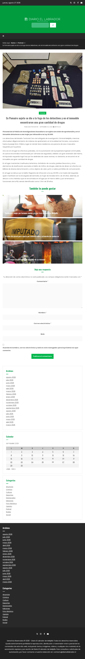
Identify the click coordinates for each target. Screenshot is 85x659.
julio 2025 (9, 414)
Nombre (43, 313)
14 (73, 455)
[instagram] (74, 3)
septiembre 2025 (12, 408)
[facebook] (78, 3)
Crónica (9, 489)
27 (63, 462)
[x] (71, 3)
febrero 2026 (11, 394)
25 (43, 462)
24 (32, 462)
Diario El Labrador (42, 15)
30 (22, 466)
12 (53, 455)
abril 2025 (9, 422)
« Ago (8, 469)
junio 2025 (10, 416)
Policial (20, 43)
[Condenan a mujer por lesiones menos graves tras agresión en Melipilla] (42, 206)
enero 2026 (10, 397)
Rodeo (8, 512)
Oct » (14, 469)
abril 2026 (10, 388)
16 (21, 459)
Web (42, 334)
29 (11, 466)
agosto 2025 (11, 411)
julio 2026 (9, 380)
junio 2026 (10, 383)
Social (8, 515)
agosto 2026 (11, 377)
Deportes (9, 495)
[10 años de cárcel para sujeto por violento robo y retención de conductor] (42, 229)
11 (42, 455)
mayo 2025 (10, 419)
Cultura (9, 492)
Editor (36, 127)
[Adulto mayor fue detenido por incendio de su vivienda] (42, 252)
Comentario (42, 281)
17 (32, 459)
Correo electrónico (42, 323)
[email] (81, 3)
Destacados (10, 498)
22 (11, 462)
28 (74, 462)
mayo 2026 (10, 386)
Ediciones (9, 501)
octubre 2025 (11, 405)
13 (63, 455)
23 (22, 462)
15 (11, 459)
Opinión (9, 506)
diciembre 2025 (12, 400)
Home (13, 43)
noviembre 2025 (12, 402)
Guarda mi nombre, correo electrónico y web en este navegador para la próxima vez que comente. (40, 349)
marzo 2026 (10, 391)
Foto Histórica (11, 503)
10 (32, 455)
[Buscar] (53, 25)
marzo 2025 (10, 425)
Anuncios (9, 487)
